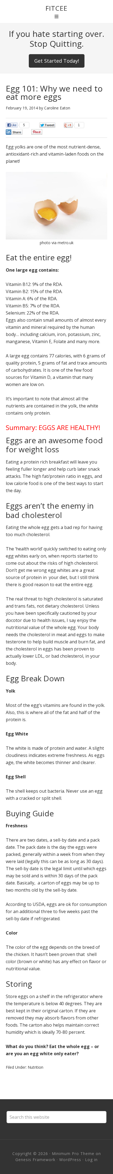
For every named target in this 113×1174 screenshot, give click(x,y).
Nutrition (35, 1067)
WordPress (70, 1159)
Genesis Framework (35, 1159)
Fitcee (56, 8)
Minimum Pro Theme (73, 1153)
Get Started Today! (56, 60)
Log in (91, 1159)
